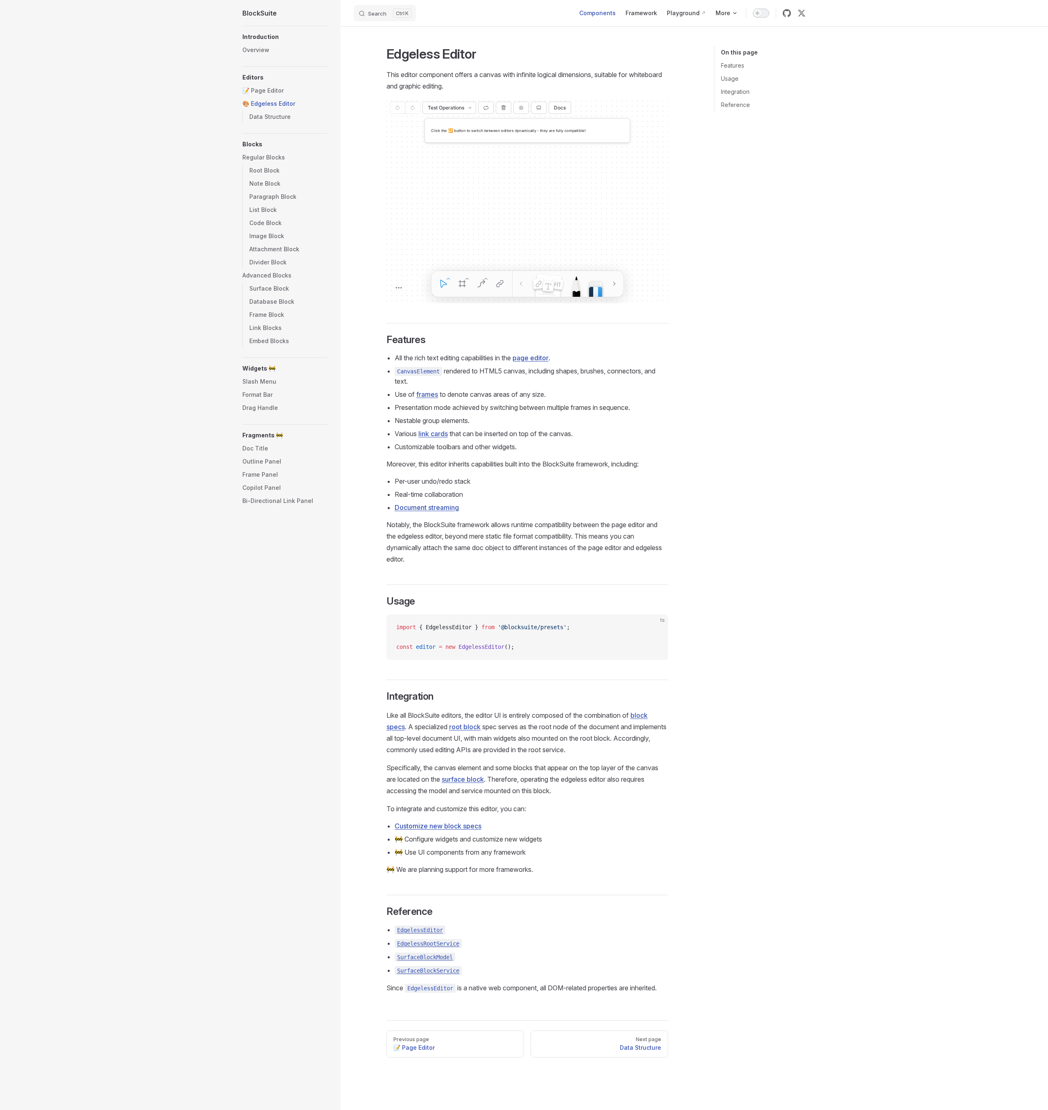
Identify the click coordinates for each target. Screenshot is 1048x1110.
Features (732, 65)
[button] (285, 36)
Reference (735, 104)
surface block (463, 779)
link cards (433, 434)
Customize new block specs (438, 826)
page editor (531, 358)
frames (427, 394)
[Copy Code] (655, 627)
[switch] (761, 13)
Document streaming (427, 507)
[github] (786, 13)
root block (465, 727)
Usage (730, 78)
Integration (735, 91)
